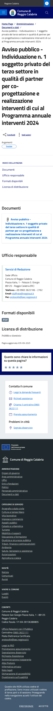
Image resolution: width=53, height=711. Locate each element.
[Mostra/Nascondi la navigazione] (3, 12)
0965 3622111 (20, 632)
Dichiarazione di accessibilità (16, 673)
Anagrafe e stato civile (13, 508)
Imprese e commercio (12, 519)
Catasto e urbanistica (12, 526)
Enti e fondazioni (10, 483)
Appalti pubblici (9, 522)
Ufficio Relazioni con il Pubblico (17, 629)
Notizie (5, 572)
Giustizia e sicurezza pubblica (16, 540)
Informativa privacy (11, 666)
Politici (5, 487)
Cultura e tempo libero (13, 512)
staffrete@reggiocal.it (23, 293)
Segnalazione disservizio (14, 652)
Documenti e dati (10, 27)
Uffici (4, 480)
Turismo (6, 529)
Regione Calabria (11, 3)
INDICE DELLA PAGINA (12, 162)
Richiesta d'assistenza (13, 656)
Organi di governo (11, 473)
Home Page (7, 24)
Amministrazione (25, 24)
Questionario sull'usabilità (15, 677)
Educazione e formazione (14, 537)
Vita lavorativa (9, 515)
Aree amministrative (12, 476)
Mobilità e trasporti (11, 533)
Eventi (5, 597)
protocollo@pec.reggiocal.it (23, 297)
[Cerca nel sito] (47, 12)
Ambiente (6, 547)
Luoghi (5, 593)
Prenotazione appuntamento (16, 649)
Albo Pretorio (8, 663)
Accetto (43, 706)
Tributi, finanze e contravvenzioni (18, 544)
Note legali (7, 670)
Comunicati (7, 575)
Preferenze (26, 706)
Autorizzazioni (9, 554)
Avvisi (5, 579)
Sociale (9, 146)
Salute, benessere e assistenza (17, 551)
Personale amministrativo (15, 490)
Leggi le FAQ (8, 645)
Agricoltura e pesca (11, 558)
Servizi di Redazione (17, 269)
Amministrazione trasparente (16, 659)
